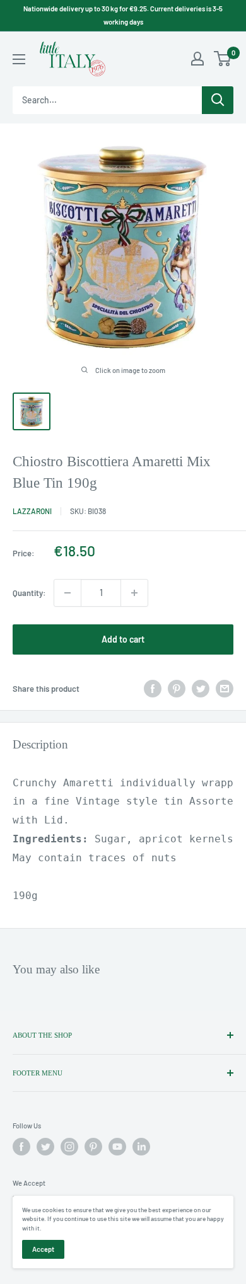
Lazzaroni (32, 511)
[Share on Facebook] (152, 688)
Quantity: (29, 593)
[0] (223, 58)
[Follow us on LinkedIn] (141, 1146)
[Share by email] (224, 688)
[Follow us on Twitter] (45, 1146)
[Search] (217, 100)
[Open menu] (19, 59)
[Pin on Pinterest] (176, 688)
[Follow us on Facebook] (21, 1146)
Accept (43, 1249)
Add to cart (123, 639)
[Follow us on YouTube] (117, 1146)
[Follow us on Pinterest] (93, 1146)
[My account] (197, 59)
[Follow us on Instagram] (69, 1146)
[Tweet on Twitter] (200, 688)
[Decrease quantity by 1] (67, 593)
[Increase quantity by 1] (134, 593)
